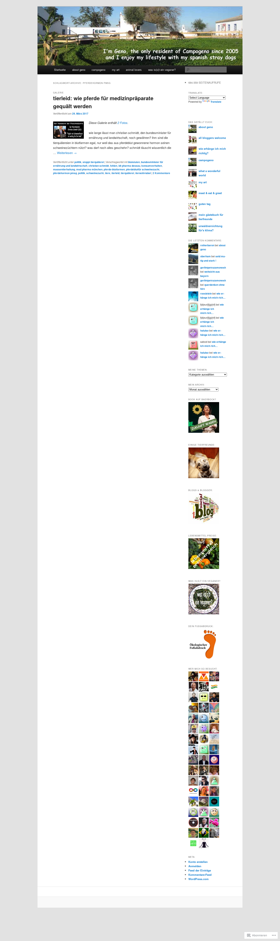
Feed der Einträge (199, 870)
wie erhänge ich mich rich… (212, 309)
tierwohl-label (143, 173)
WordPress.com (198, 879)
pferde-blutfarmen (114, 169)
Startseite (60, 70)
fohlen (113, 166)
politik (77, 162)
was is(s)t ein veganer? (162, 70)
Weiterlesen (67, 153)
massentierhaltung (64, 169)
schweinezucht (95, 173)
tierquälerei (127, 173)
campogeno (98, 70)
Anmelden (194, 866)
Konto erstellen (198, 862)
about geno (78, 70)
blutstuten (134, 162)
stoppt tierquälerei (93, 162)
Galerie (58, 92)
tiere (107, 173)
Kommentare (161, 173)
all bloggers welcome (212, 138)
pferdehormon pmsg (65, 173)
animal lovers (134, 70)
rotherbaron (207, 245)
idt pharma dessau (129, 166)
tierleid (116, 173)
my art (116, 70)
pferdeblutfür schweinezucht (142, 169)
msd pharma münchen (89, 169)
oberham (205, 256)
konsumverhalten (151, 166)
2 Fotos (122, 122)
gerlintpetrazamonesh (213, 267)
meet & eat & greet (210, 193)
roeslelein (206, 293)
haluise (204, 330)
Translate (216, 101)
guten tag (205, 204)
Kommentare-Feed (200, 875)
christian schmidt (99, 166)
